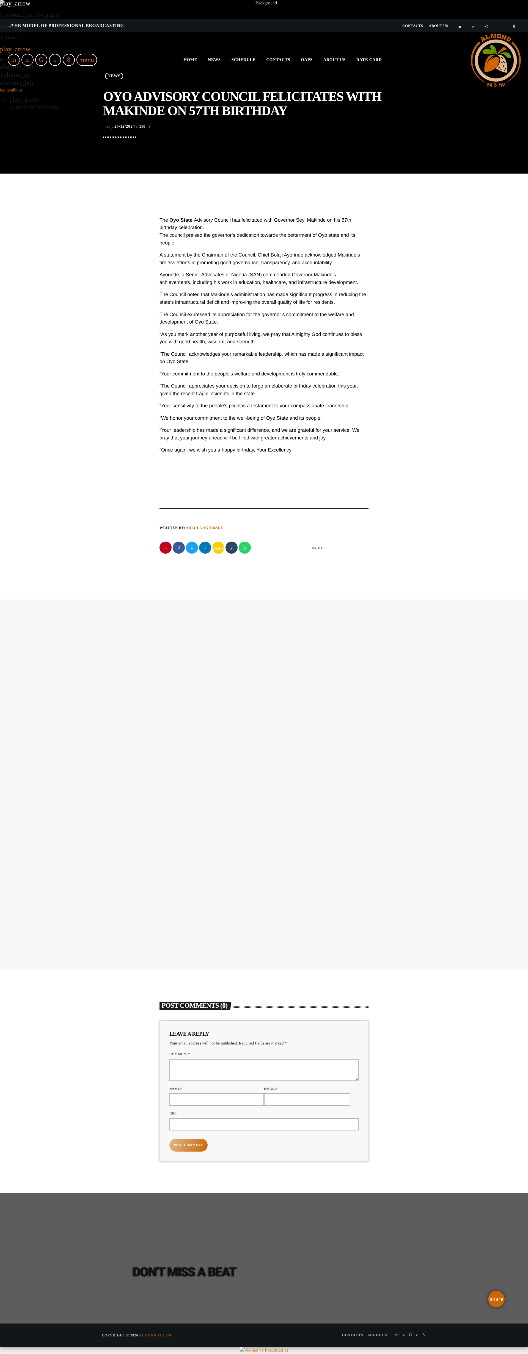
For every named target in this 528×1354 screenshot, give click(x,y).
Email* (271, 1089)
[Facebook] (424, 1335)
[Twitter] (404, 1335)
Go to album (11, 90)
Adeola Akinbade (204, 528)
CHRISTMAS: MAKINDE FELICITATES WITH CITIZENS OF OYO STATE (296, 705)
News (249, 685)
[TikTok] (410, 1335)
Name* (175, 1089)
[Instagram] (417, 1335)
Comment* (179, 1054)
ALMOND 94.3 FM (155, 1335)
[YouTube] (397, 1335)
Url (173, 1113)
